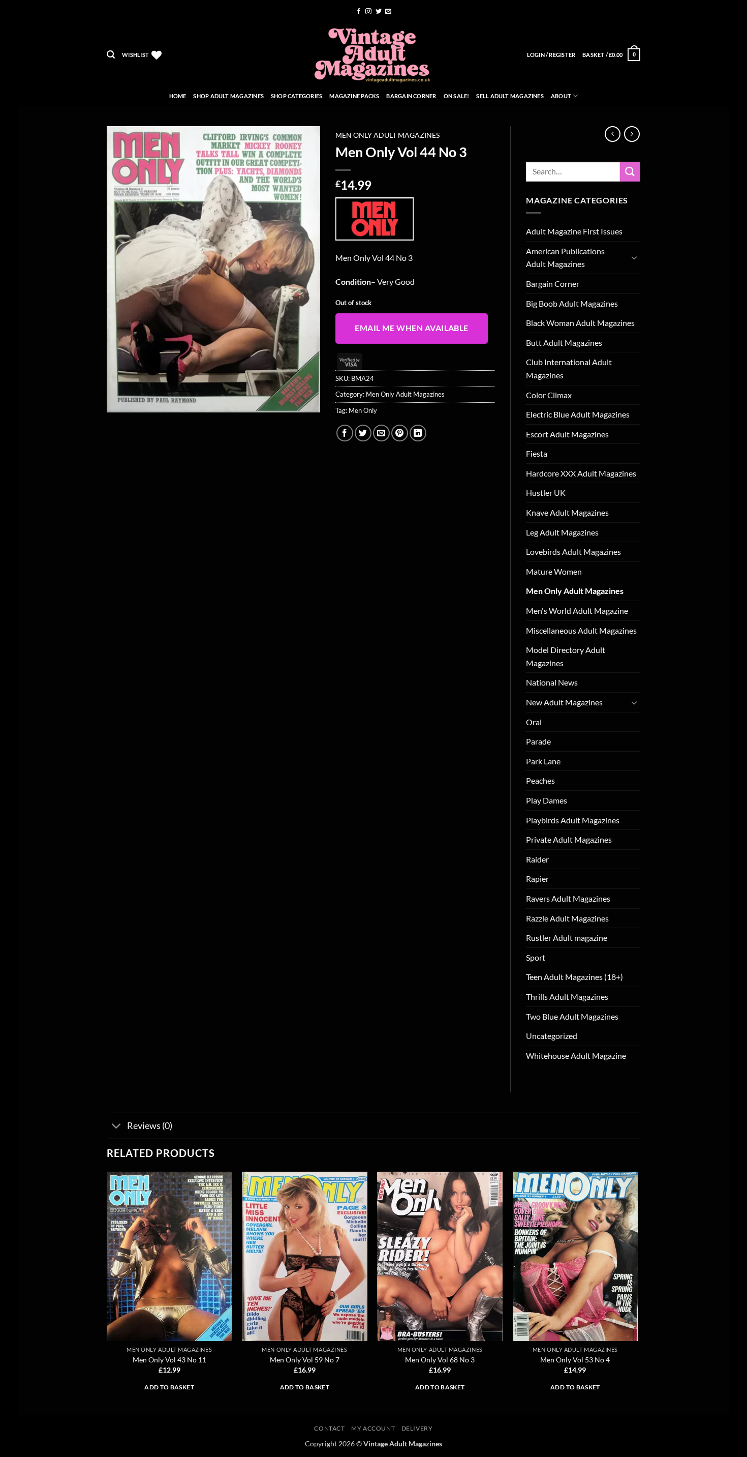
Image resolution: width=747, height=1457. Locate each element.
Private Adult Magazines (569, 839)
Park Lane (543, 761)
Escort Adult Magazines (567, 434)
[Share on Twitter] (363, 433)
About (561, 96)
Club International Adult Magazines (569, 368)
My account (373, 1428)
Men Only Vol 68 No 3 (440, 1359)
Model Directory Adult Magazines (565, 656)
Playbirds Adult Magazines (572, 820)
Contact (329, 1428)
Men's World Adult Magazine (577, 610)
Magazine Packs (354, 96)
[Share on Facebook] (344, 433)
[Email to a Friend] (381, 433)
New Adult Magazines (564, 702)
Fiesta (536, 453)
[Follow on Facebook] (359, 11)
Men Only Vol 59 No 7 (304, 1359)
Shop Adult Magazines (228, 96)
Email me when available (412, 328)
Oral (534, 722)
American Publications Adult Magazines (565, 257)
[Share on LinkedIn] (418, 433)
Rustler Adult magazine (566, 937)
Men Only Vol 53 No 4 (575, 1359)
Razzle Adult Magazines (567, 918)
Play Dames (546, 800)
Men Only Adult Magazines (387, 135)
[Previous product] (632, 134)
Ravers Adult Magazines (568, 898)
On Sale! (457, 96)
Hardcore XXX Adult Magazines (581, 473)
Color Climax (549, 395)
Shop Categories (296, 96)
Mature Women (554, 571)
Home (177, 96)
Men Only (363, 410)
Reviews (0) (149, 1125)
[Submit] (630, 172)
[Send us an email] (388, 11)
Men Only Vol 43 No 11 (169, 1359)
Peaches (540, 780)
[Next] (637, 1292)
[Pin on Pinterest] (399, 433)
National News (552, 682)
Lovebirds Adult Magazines (573, 551)
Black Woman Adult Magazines (580, 323)
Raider (537, 859)
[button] (111, 55)
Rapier (537, 878)
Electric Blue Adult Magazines (578, 414)
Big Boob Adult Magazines (572, 303)
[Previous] (107, 1292)
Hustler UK (546, 492)
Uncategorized (551, 1035)
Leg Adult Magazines (562, 532)
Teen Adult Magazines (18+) (574, 977)
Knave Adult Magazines (567, 512)
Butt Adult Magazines (564, 342)
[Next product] (612, 134)
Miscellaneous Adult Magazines (581, 630)
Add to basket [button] (169, 1387)
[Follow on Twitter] (379, 11)
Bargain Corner (411, 96)
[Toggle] (634, 257)
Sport (535, 957)
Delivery (417, 1428)
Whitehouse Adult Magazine (576, 1055)
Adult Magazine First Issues (574, 231)
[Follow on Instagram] (368, 11)
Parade (538, 741)
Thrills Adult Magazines (567, 996)
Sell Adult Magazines (509, 96)
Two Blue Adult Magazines (572, 1016)
